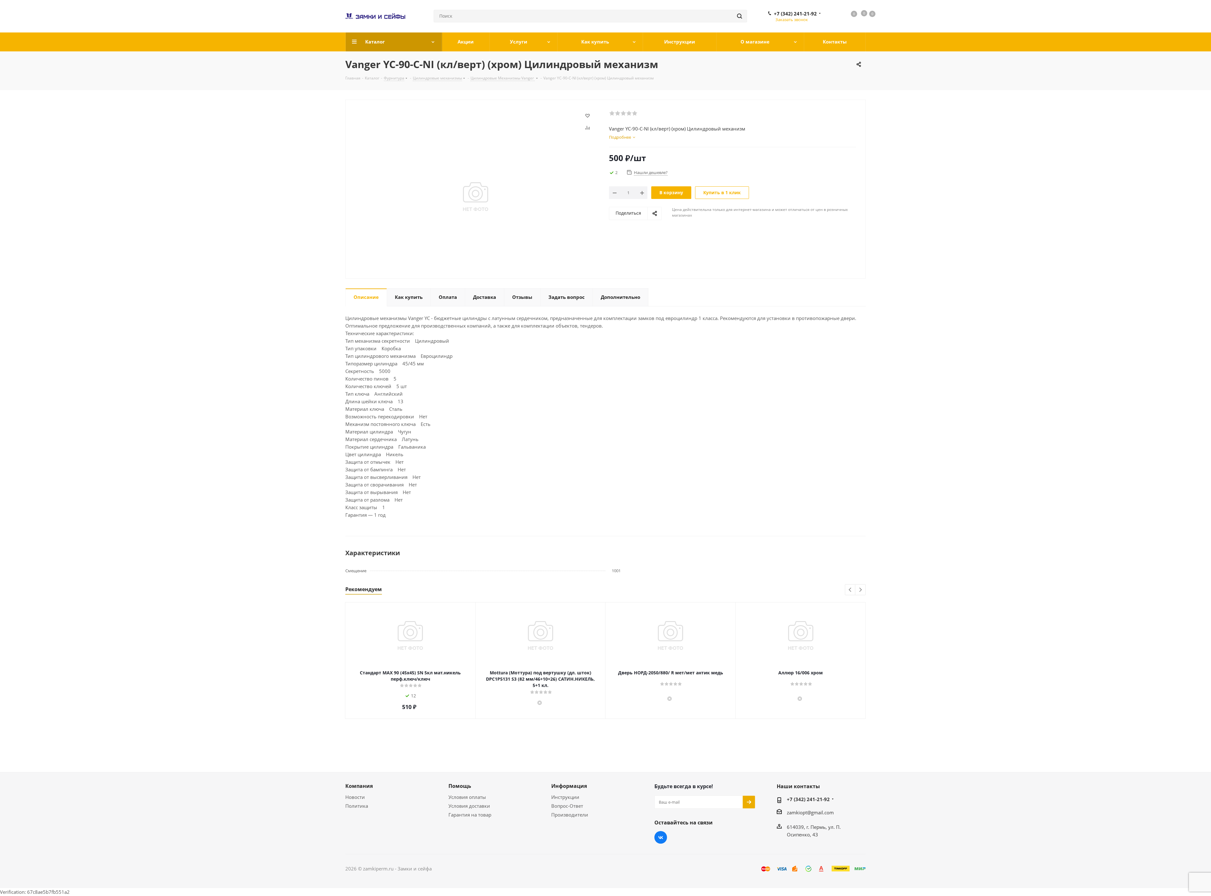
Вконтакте (660, 837)
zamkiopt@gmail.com (810, 812)
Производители (569, 815)
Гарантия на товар (469, 815)
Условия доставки (469, 806)
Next (860, 590)
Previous (850, 590)
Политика (356, 806)
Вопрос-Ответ (567, 806)
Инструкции (565, 797)
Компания (359, 786)
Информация (569, 786)
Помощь (459, 786)
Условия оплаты (467, 797)
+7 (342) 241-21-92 (795, 13)
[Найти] (739, 16)
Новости (355, 797)
